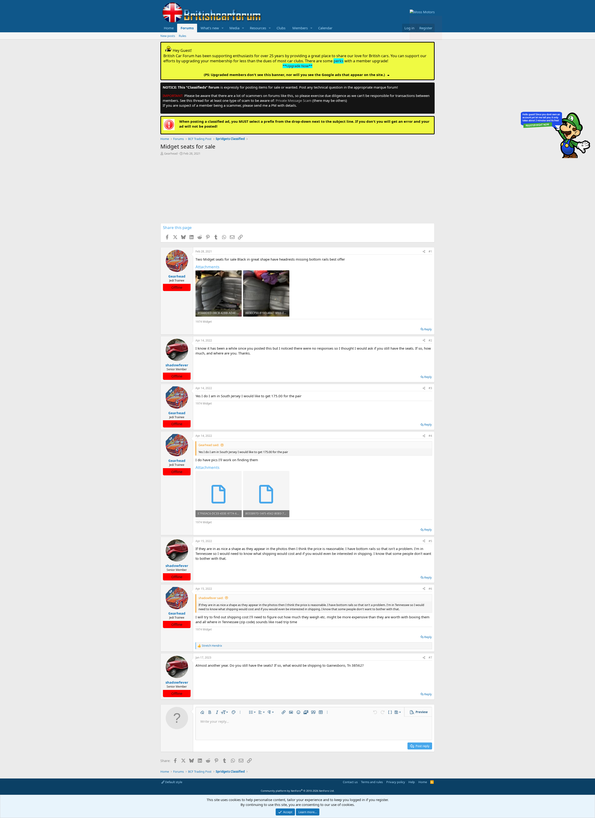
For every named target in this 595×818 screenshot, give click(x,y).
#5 (430, 541)
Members (300, 28)
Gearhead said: (208, 445)
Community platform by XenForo (297, 790)
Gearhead (171, 153)
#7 (430, 657)
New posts (167, 36)
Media (234, 28)
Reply (428, 329)
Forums (187, 28)
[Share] (424, 251)
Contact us (350, 782)
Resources (258, 28)
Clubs (281, 28)
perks (339, 60)
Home (169, 28)
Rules (182, 36)
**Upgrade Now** (297, 65)
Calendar (325, 28)
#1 (430, 251)
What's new (210, 28)
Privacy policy (395, 782)
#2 (430, 340)
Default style (173, 782)
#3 (430, 388)
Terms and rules (372, 782)
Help (411, 782)
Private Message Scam (293, 100)
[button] (222, 28)
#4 (430, 436)
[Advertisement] (297, 190)
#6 (430, 589)
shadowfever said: (210, 598)
